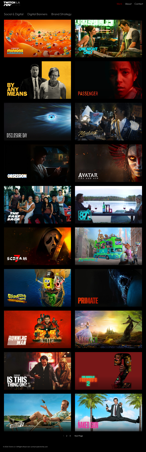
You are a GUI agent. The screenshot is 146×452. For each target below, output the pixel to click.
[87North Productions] (108, 215)
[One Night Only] (108, 50)
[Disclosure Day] (37, 135)
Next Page (79, 436)
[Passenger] (108, 93)
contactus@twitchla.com (39, 447)
